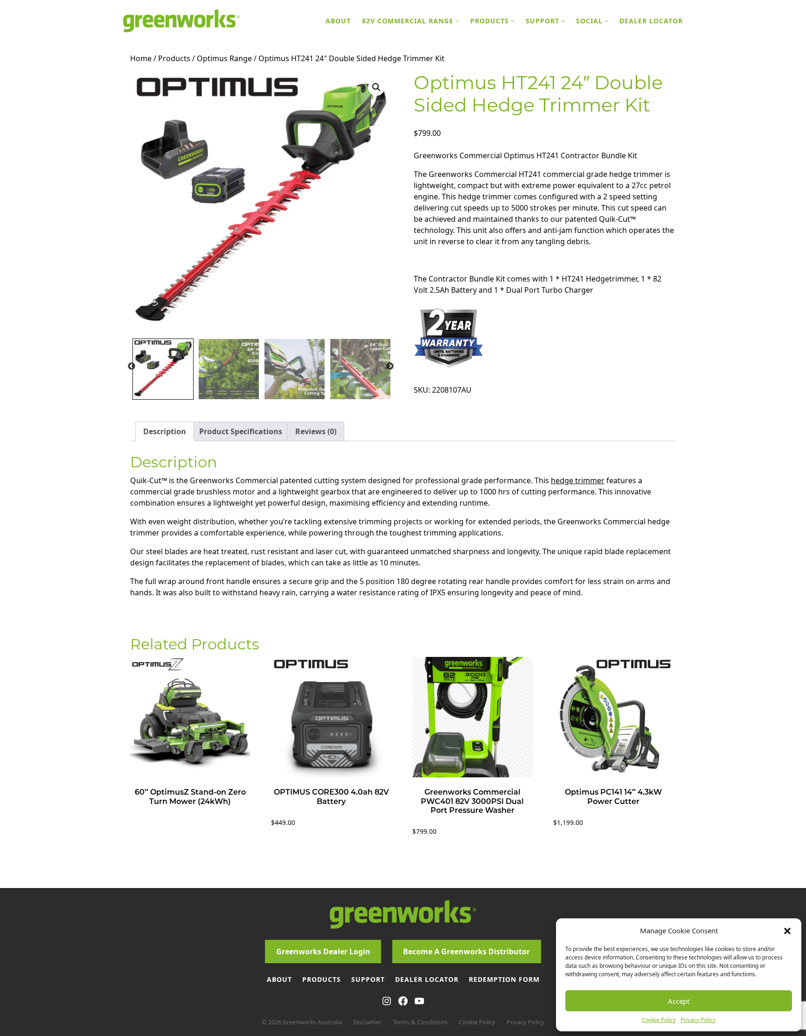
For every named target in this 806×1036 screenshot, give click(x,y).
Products (174, 58)
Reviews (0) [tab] (315, 431)
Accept (678, 1001)
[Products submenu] (512, 20)
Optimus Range (224, 58)
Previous (131, 366)
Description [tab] (164, 431)
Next (390, 366)
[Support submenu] (563, 20)
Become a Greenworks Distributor (466, 951)
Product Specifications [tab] (240, 431)
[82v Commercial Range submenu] (457, 20)
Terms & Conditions (420, 1022)
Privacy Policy (698, 1020)
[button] (787, 930)
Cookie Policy (659, 1020)
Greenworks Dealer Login (323, 951)
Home (141, 58)
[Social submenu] (606, 20)
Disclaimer (367, 1022)
